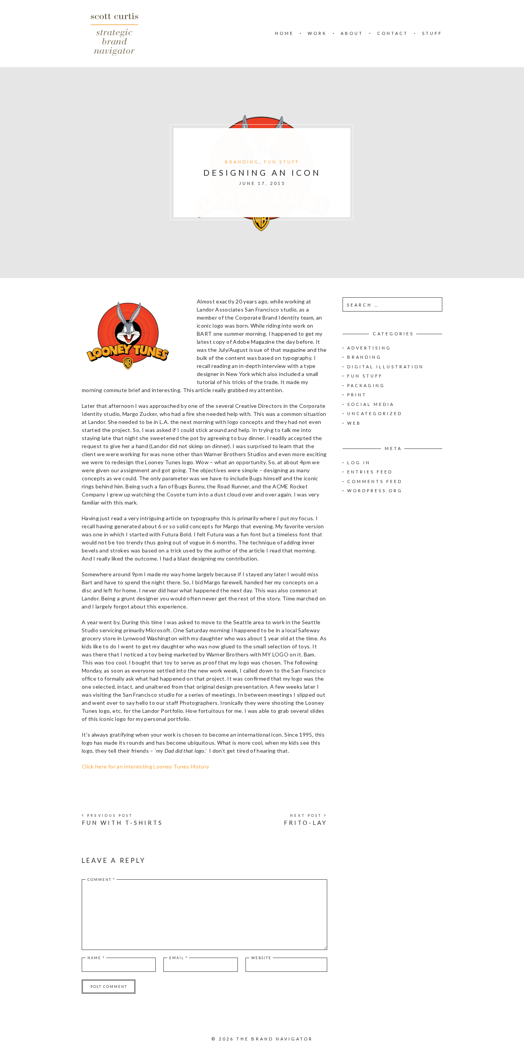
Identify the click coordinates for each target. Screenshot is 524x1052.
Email (178, 958)
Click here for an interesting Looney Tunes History (145, 766)
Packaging (366, 385)
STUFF (432, 33)
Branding (242, 161)
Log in (359, 462)
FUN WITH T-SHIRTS (122, 822)
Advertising (369, 347)
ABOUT (352, 33)
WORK (317, 33)
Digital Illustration (385, 366)
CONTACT (392, 33)
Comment (101, 879)
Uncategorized (374, 413)
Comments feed (374, 481)
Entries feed (370, 471)
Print (357, 394)
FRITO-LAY (305, 822)
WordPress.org (375, 490)
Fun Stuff (282, 161)
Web (354, 422)
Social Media (370, 404)
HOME (284, 33)
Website (261, 958)
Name (96, 958)
